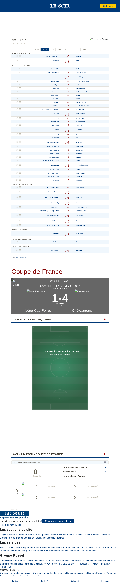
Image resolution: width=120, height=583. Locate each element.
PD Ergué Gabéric (53, 146)
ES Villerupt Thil (53, 215)
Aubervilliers (80, 187)
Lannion (78, 192)
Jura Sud (56, 233)
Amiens (56, 102)
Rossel (3, 560)
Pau (77, 137)
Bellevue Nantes (53, 192)
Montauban (55, 95)
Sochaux (79, 129)
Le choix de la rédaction (34, 537)
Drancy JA (79, 197)
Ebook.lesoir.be (111, 547)
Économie (21, 534)
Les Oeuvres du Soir (69, 550)
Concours (75, 547)
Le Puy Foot (80, 118)
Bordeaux (79, 180)
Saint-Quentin (80, 225)
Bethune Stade (54, 153)
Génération (105, 534)
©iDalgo (14, 509)
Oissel (57, 77)
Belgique (4, 534)
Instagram (105, 563)
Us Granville (54, 81)
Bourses (4, 547)
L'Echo (58, 560)
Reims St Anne (54, 250)
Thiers (57, 118)
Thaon (57, 129)
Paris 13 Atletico (81, 72)
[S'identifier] (97, 6)
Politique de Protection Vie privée (100, 573)
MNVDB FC (55, 207)
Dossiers (51, 537)
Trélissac (56, 180)
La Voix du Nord (89, 560)
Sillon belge (17, 563)
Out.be (51, 560)
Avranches (79, 150)
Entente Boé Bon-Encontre (50, 109)
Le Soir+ (79, 534)
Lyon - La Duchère (52, 56)
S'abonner (108, 6)
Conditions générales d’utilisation (15, 573)
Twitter (94, 563)
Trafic (11, 547)
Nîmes (78, 95)
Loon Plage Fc (81, 77)
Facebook (83, 563)
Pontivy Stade (80, 113)
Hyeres (78, 221)
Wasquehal (79, 250)
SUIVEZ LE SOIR (67, 563)
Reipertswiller (80, 215)
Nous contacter (57, 547)
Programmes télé (29, 547)
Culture (36, 534)
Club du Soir (44, 547)
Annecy (78, 56)
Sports (29, 534)
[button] (7, 6)
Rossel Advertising (16, 560)
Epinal (57, 134)
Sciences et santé (65, 534)
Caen (77, 242)
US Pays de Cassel (52, 197)
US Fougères (54, 150)
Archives (60, 537)
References (31, 560)
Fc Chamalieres (53, 121)
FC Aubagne (80, 109)
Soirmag (95, 534)
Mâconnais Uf (80, 121)
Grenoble (55, 92)
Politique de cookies (73, 573)
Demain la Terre (7, 537)
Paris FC (79, 125)
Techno (53, 534)
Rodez (78, 160)
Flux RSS (7, 567)
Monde (12, 534)
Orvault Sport (54, 85)
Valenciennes (80, 88)
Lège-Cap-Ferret (38, 310)
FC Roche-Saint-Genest (51, 160)
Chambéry (55, 105)
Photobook (53, 550)
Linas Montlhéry (53, 72)
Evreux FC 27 (80, 176)
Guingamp (79, 142)
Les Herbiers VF (53, 142)
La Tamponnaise (53, 187)
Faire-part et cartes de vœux (34, 550)
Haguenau (55, 99)
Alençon (56, 113)
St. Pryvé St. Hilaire (82, 165)
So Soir (86, 534)
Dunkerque (79, 153)
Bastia (78, 69)
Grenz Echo (75, 560)
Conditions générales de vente (47, 573)
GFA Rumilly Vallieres (82, 105)
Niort (77, 60)
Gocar (101, 547)
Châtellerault (54, 169)
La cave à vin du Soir (10, 550)
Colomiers (55, 137)
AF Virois (56, 242)
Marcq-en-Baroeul (53, 225)
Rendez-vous (108, 560)
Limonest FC (80, 233)
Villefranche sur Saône (83, 92)
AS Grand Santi (53, 176)
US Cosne (55, 125)
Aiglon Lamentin (81, 102)
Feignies (56, 88)
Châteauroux (82, 310)
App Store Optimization (35, 563)
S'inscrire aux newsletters (58, 521)
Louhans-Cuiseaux (82, 211)
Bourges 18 (55, 165)
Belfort (78, 99)
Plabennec (79, 146)
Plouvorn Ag (55, 203)
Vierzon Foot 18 (81, 207)
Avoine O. (79, 169)
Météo (17, 547)
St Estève (55, 221)
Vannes (78, 203)
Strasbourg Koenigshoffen (49, 211)
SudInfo (65, 560)
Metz (77, 134)
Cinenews (42, 560)
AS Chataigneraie (82, 85)
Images (19, 537)
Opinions (45, 534)
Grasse (78, 157)
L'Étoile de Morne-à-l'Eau (84, 81)
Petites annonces (89, 547)
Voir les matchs (21, 257)
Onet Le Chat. (54, 157)
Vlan (100, 560)
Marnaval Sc (55, 69)
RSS (68, 547)
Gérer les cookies (88, 550)
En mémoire (6, 563)
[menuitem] (15, 579)
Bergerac (56, 60)
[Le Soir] (60, 6)
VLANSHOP (52, 563)
